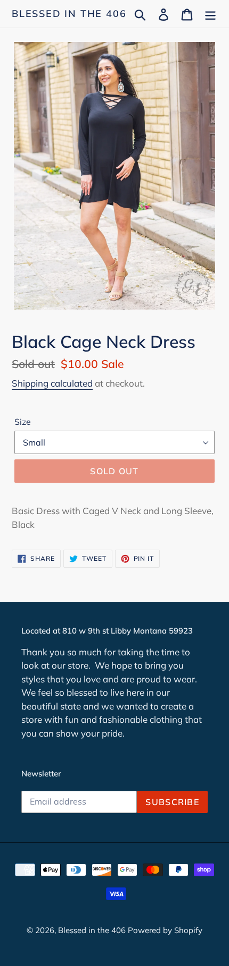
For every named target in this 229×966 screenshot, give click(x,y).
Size (22, 421)
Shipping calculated (52, 383)
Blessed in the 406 (69, 14)
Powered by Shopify (165, 930)
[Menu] (210, 13)
